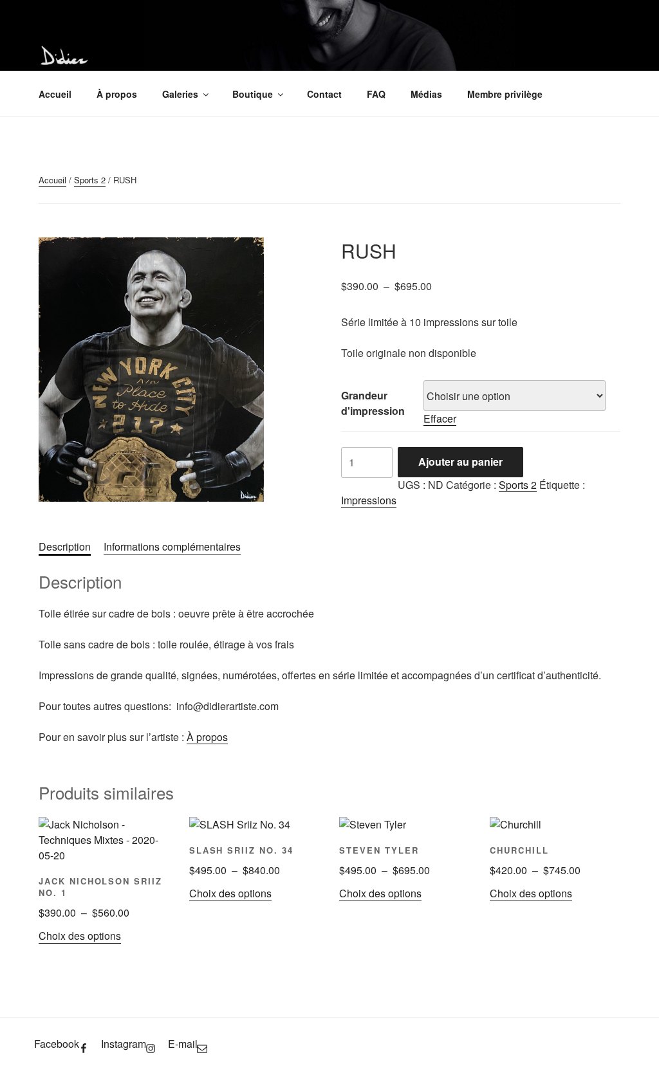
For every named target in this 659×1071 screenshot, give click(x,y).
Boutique (252, 93)
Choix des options (80, 935)
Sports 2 (90, 180)
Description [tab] (65, 546)
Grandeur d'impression (373, 403)
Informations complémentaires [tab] (172, 546)
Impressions (368, 500)
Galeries (180, 93)
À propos (117, 93)
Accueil (55, 93)
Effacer (439, 418)
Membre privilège (505, 93)
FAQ (376, 93)
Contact (324, 93)
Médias (426, 93)
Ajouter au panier (460, 461)
